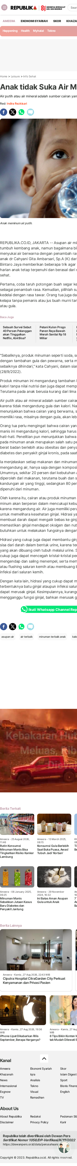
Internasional (8, 1086)
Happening (10, 30)
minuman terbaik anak (52, 636)
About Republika (11, 1116)
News (4, 1080)
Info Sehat (29, 76)
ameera (9, 21)
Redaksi (35, 1116)
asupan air (7, 636)
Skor (63, 1068)
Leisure (15, 76)
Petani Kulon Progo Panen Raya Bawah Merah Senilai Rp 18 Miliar (53, 332)
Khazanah (6, 1074)
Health (25, 30)
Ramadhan (37, 1097)
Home (3, 76)
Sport (63, 1080)
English (65, 1091)
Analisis (35, 1080)
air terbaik (27, 636)
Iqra (32, 1074)
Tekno (51, 30)
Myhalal (38, 30)
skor (57, 21)
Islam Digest (68, 1074)
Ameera (5, 1068)
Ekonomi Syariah (34, 21)
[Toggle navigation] (4, 7)
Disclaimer (7, 1122)
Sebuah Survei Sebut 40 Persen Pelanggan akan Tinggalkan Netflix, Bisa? (17, 332)
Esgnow (5, 1091)
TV (2, 1097)
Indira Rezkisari (17, 103)
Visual (34, 1091)
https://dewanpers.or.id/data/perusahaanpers (33, 1144)
